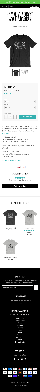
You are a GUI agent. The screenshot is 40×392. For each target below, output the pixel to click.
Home (15, 26)
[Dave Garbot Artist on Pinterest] (22, 359)
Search (20, 304)
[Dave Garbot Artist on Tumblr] (25, 359)
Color (6, 104)
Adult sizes (5, 133)
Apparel (20, 335)
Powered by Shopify (20, 385)
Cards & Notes (20, 321)
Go (36, 287)
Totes (20, 333)
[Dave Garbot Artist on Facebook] (14, 359)
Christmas (20, 318)
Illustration (20, 337)
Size (5, 99)
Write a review (20, 186)
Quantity (7, 114)
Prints (20, 323)
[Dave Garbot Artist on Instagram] (18, 359)
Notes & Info (20, 342)
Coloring (20, 328)
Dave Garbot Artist (11, 90)
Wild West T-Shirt (10, 258)
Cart (35, 6)
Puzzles (20, 325)
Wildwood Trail (10, 228)
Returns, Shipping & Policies (11, 160)
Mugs (20, 330)
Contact (20, 344)
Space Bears (29, 228)
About (20, 340)
